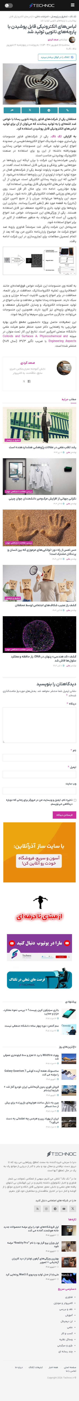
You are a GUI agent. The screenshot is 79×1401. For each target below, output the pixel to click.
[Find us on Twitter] (72, 1208)
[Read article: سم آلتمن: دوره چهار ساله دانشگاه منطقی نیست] (69, 1029)
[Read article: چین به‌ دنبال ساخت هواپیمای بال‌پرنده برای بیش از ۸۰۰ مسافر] (69, 1106)
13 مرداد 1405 (51, 1018)
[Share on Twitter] (30, 110)
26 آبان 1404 (57, 559)
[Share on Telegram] (49, 110)
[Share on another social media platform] (12, 110)
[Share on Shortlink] (67, 110)
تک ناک (73, 16)
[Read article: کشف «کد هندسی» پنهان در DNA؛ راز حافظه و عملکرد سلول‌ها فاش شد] (39, 634)
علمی (70, 1327)
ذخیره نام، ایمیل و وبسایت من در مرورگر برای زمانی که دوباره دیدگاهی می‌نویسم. (39, 802)
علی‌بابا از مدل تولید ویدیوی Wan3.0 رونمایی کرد (32, 1274)
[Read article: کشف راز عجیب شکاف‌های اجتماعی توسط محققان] (39, 583)
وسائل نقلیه (66, 1339)
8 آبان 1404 (57, 666)
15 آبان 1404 (57, 610)
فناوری (69, 1297)
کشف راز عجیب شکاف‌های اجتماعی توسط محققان (45, 605)
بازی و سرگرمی (65, 1345)
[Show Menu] (72, 5)
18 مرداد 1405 (51, 1127)
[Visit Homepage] (41, 5)
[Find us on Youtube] (63, 1208)
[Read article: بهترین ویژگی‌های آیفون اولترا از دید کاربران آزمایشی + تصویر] (69, 1262)
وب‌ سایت (71, 784)
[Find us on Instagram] (46, 1208)
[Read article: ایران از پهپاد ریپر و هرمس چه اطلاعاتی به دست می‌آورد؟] (69, 1122)
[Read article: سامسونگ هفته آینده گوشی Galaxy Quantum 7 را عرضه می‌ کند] (69, 1074)
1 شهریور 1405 (51, 1079)
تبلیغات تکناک (36, 1367)
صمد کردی (53, 39)
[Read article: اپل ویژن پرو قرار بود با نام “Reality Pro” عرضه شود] (69, 1246)
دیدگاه (71, 704)
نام (73, 750)
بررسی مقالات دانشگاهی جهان (19, 491)
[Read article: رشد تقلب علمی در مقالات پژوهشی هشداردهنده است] (39, 425)
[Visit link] (39, 852)
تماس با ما (71, 1371)
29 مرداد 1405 (51, 1111)
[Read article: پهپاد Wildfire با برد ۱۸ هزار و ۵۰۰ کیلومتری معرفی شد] (69, 1059)
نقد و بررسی (66, 1309)
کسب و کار (67, 1333)
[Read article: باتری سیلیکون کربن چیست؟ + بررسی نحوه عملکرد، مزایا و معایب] (69, 1014)
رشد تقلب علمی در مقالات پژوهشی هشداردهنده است (42, 447)
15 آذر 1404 (57, 504)
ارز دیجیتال (67, 1321)
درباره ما (19, 1367)
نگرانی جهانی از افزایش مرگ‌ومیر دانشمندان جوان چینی (42, 499)
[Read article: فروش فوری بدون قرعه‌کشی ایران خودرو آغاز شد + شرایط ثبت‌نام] (69, 1090)
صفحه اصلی (70, 1367)
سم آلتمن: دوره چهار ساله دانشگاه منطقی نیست (32, 1026)
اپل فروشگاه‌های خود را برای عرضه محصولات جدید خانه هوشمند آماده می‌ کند (31, 1228)
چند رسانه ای (65, 1351)
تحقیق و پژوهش (59, 16)
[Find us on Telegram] (55, 1208)
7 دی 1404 (58, 452)
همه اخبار (53, 1367)
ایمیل (72, 767)
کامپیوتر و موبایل (63, 1303)
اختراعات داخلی (42, 16)
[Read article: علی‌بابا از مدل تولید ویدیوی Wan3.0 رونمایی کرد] (69, 1278)
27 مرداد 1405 (51, 1031)
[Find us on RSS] (37, 1208)
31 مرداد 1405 (51, 1063)
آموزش (69, 1315)
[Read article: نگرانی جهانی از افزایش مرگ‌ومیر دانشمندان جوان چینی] (39, 476)
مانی (68, 452)
